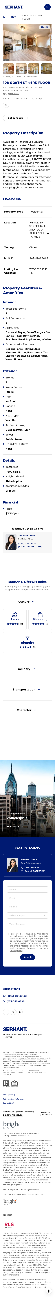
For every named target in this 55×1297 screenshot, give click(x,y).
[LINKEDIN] (19, 1012)
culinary (24, 669)
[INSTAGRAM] (13, 1012)
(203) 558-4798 (15, 1001)
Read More (12, 826)
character (24, 710)
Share (6, 105)
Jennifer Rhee (29, 859)
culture (24, 601)
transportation (24, 689)
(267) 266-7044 (31, 867)
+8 (46, 68)
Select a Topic (17, 915)
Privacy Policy (16, 950)
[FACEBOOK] (6, 1012)
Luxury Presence (13, 1115)
